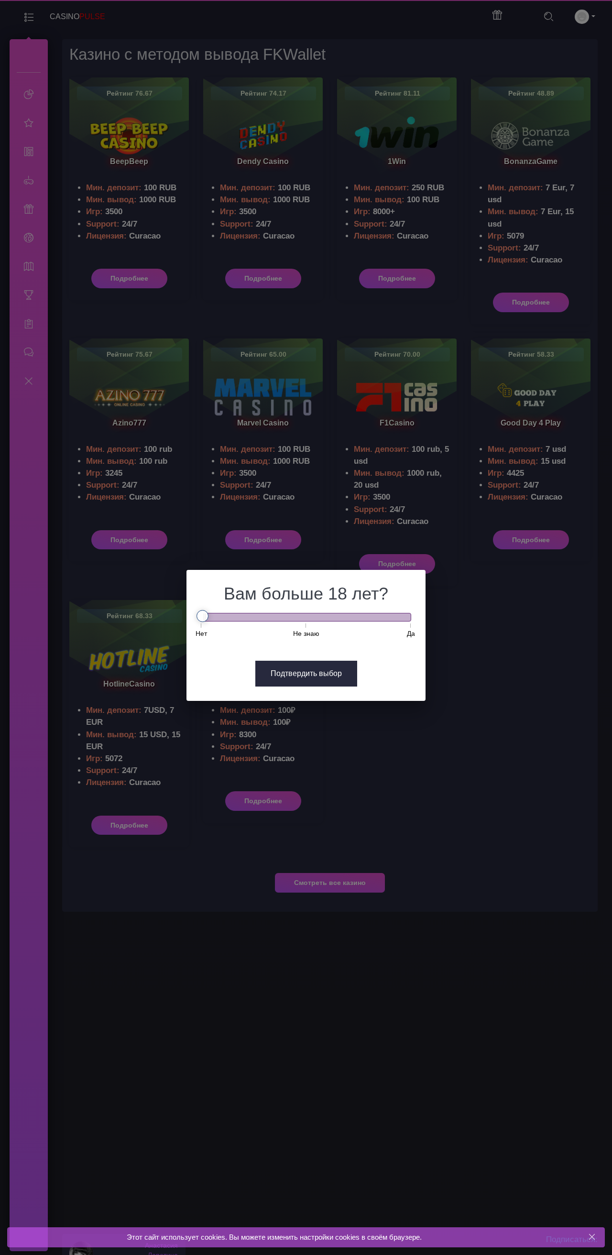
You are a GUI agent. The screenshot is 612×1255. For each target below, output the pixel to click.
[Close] (592, 1237)
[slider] (202, 616)
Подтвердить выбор (306, 673)
